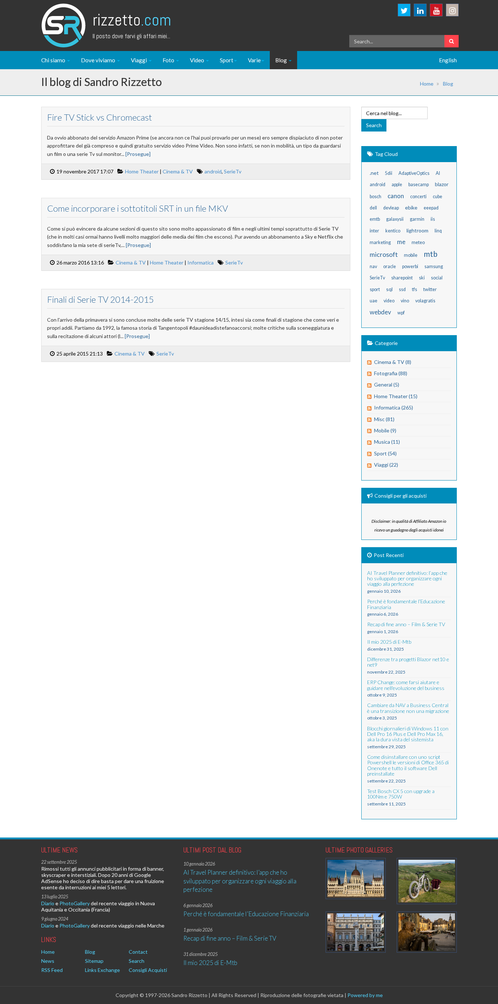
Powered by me (365, 995)
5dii (388, 173)
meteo (418, 242)
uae (373, 300)
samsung (433, 266)
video (389, 300)
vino (405, 300)
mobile (410, 255)
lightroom (417, 230)
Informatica (200, 262)
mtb (430, 253)
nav (373, 266)
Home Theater (142, 171)
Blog (281, 60)
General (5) (386, 384)
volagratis (425, 300)
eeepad (431, 208)
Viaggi (139, 60)
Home (426, 84)
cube (437, 196)
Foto (169, 60)
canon (396, 196)
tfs (414, 289)
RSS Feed (52, 970)
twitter (430, 289)
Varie (254, 60)
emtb (375, 219)
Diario (47, 903)
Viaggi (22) (386, 465)
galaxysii (395, 219)
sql (389, 289)
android (213, 171)
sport (375, 289)
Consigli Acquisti (148, 970)
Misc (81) (384, 419)
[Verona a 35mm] (356, 932)
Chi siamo (53, 60)
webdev (380, 312)
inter (374, 231)
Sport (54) (385, 453)
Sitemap (94, 961)
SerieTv (232, 171)
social (437, 278)
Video (197, 60)
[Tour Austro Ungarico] (356, 878)
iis (433, 219)
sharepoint (402, 278)
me (401, 242)
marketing (380, 242)
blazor (441, 184)
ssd (402, 289)
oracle (389, 266)
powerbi (410, 266)
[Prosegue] (138, 154)
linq (438, 231)
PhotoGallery (74, 903)
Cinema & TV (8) (392, 362)
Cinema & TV (178, 171)
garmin (417, 219)
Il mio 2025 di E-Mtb (210, 962)
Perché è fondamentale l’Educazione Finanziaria (246, 914)
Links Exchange (102, 970)
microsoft (384, 254)
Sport (226, 60)
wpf (401, 312)
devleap (391, 208)
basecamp (418, 184)
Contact (138, 952)
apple (397, 184)
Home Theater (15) (395, 396)
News (47, 961)
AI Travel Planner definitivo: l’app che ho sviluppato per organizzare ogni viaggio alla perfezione (239, 880)
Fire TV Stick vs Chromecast (99, 117)
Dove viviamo (98, 60)
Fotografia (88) (390, 373)
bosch (375, 196)
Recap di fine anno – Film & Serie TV (229, 938)
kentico (392, 231)
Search (136, 961)
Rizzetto (132, 19)
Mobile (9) (385, 430)
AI (438, 173)
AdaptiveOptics (413, 173)
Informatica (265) (393, 407)
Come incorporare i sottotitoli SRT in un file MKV (137, 208)
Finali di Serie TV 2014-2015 (100, 299)
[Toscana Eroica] (427, 881)
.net (374, 173)
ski (422, 278)
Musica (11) (387, 442)
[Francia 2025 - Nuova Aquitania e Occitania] (427, 932)
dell (373, 208)
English (448, 60)
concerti (418, 196)
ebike (411, 207)
